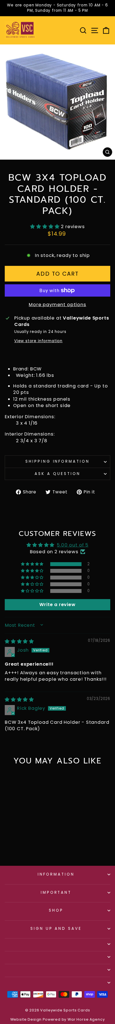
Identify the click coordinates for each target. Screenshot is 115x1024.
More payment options (57, 304)
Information (56, 874)
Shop (56, 910)
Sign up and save (56, 928)
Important (56, 892)
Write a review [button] (57, 604)
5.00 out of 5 (72, 545)
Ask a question (57, 473)
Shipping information (57, 461)
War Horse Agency (86, 1019)
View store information (38, 341)
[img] (19, 641)
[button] (45, 226)
